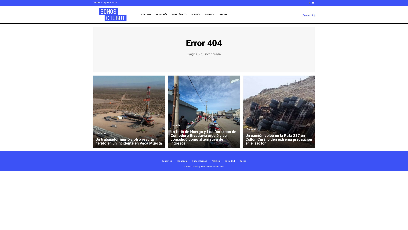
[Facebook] (309, 3)
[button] (309, 15)
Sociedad (101, 133)
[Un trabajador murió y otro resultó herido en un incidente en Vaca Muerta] (129, 112)
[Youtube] (313, 3)
